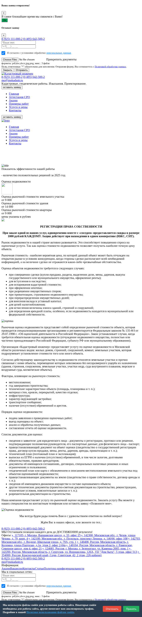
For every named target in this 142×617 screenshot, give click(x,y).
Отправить (22, 70)
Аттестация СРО (19, 97)
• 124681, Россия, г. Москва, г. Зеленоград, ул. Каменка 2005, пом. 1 (86, 548)
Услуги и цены (18, 107)
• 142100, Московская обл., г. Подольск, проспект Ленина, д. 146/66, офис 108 (78, 538)
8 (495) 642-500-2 (34, 38)
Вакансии (16, 568)
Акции (13, 100)
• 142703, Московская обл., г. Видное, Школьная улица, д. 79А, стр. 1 (71, 540)
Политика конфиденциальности (64, 568)
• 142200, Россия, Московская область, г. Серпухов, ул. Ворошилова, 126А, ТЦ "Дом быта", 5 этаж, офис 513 (69, 550)
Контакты (15, 110)
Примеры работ (19, 103)
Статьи (39, 568)
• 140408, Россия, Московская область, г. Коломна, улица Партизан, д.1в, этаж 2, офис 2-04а (65, 543)
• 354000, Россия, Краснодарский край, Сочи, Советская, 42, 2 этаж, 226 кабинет (70, 553)
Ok (4, 20)
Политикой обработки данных (110, 66)
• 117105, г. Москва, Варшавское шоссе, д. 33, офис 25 (46, 535)
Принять (131, 608)
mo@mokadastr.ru (12, 80)
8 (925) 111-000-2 (12, 38)
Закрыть (7, 70)
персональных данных (58, 53)
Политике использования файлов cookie (50, 612)
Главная (14, 93)
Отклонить (112, 608)
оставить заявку (12, 87)
